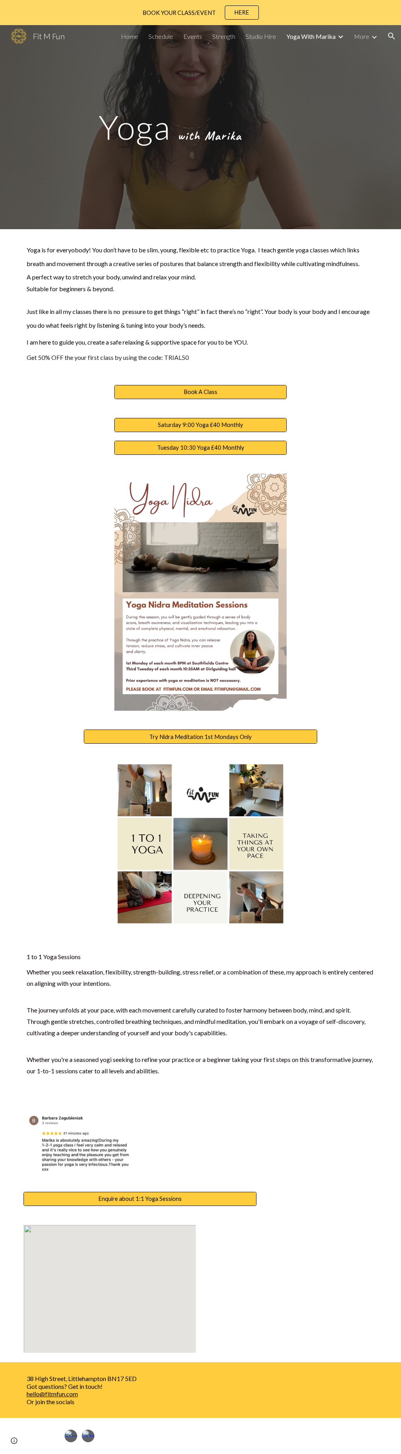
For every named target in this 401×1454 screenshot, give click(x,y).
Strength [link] (223, 36)
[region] (200, 12)
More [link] (361, 36)
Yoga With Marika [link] (311, 36)
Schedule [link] (160, 36)
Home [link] (129, 36)
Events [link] (192, 36)
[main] (170, 127)
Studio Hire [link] (261, 36)
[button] (391, 36)
